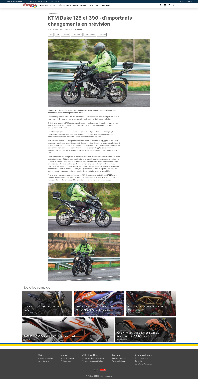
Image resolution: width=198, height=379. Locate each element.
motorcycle (102, 34)
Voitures (44, 5)
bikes (51, 34)
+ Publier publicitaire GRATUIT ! (15, 1)
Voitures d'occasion (45, 358)
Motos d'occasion (67, 358)
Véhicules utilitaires (68, 5)
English (182, 1)
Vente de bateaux (119, 361)
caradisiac (78, 30)
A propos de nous (143, 355)
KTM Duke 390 (90, 34)
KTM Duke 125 (77, 34)
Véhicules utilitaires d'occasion (93, 358)
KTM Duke (65, 34)
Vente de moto (66, 361)
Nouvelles (94, 5)
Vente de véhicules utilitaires (92, 361)
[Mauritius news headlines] (103, 370)
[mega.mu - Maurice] (89, 376)
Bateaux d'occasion (119, 358)
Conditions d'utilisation (143, 364)
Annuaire (106, 5)
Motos (53, 5)
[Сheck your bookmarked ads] (169, 5)
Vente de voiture (44, 361)
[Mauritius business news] (95, 370)
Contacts (138, 361)
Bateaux (83, 5)
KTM (57, 34)
